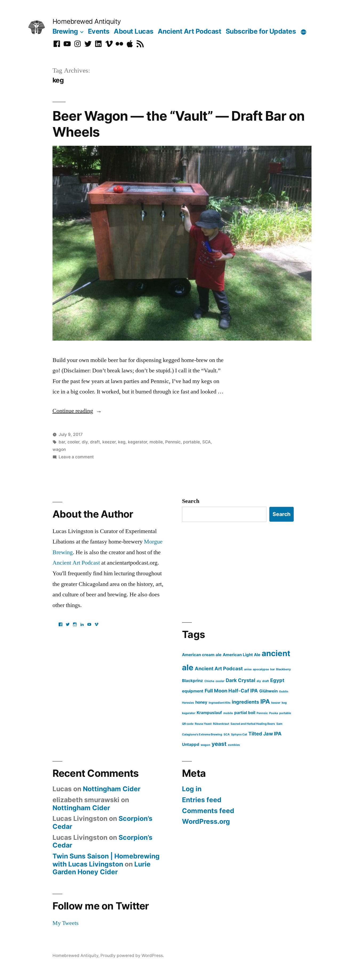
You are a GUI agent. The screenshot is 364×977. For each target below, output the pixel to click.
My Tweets (65, 923)
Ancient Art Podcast (189, 31)
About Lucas (133, 31)
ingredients (245, 702)
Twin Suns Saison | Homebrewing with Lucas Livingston (106, 860)
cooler (73, 441)
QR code (187, 724)
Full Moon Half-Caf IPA (231, 691)
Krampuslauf (209, 712)
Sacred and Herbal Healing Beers (252, 724)
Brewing (65, 31)
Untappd (190, 744)
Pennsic (173, 441)
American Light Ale (241, 654)
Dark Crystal (240, 680)
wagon (59, 449)
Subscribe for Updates (261, 31)
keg (122, 441)
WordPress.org (206, 821)
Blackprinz (192, 680)
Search (190, 501)
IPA (265, 701)
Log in (191, 789)
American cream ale (201, 654)
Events (99, 31)
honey (201, 702)
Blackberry (283, 669)
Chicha (209, 681)
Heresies (188, 702)
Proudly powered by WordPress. (132, 955)
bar (62, 441)
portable (191, 441)
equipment (192, 691)
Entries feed (201, 800)
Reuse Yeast (203, 724)
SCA (206, 441)
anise (248, 669)
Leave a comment (76, 456)
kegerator (137, 441)
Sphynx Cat (239, 734)
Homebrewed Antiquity (86, 21)
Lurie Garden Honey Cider (101, 868)
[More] (303, 32)
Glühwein (268, 691)
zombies (234, 745)
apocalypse (261, 669)
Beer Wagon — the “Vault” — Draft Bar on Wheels (178, 124)
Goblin (283, 691)
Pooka (273, 713)
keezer (109, 441)
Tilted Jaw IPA (265, 733)
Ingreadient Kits (219, 702)
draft (95, 441)
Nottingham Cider (111, 789)
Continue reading (77, 411)
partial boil (244, 712)
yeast (219, 743)
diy (85, 441)
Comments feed (208, 811)
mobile (156, 441)
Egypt (277, 680)
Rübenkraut (221, 724)
